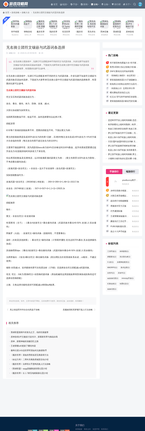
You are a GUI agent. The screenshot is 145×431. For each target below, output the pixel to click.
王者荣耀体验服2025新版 (121, 216)
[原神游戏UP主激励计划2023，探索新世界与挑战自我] (130, 24)
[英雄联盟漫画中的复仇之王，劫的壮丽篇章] (117, 24)
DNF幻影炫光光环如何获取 (122, 71)
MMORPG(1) (112, 268)
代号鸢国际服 (116, 211)
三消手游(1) (111, 251)
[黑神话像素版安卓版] (104, 24)
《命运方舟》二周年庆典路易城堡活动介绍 (29, 359)
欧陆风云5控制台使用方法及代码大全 (126, 84)
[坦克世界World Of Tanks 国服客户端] (66, 24)
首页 (55, 4)
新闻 (85, 4)
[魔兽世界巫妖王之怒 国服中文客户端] (40, 24)
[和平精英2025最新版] (15, 24)
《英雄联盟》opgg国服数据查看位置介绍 (29, 368)
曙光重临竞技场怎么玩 (120, 92)
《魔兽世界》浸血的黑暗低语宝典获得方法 (29, 355)
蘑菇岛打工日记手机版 (120, 221)
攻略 (96, 4)
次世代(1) (111, 273)
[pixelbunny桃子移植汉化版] (115, 182)
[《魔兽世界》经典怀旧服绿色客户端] (79, 24)
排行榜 (117, 4)
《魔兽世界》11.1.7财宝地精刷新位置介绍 (29, 373)
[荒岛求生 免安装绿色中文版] (91, 24)
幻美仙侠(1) (111, 284)
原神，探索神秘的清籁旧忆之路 (25, 341)
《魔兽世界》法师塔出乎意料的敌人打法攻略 (30, 364)
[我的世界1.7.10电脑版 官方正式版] (53, 24)
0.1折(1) (110, 262)
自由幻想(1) (111, 289)
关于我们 (79, 425)
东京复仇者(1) (125, 257)
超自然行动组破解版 (119, 201)
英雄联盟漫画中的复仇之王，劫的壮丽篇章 (29, 332)
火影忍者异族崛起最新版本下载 (124, 196)
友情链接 (78, 429)
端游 (65, 4)
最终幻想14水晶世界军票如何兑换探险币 (29, 350)
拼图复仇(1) (111, 257)
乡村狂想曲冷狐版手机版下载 (123, 190)
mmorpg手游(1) (128, 278)
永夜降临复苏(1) (123, 262)
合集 (106, 4)
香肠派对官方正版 (118, 206)
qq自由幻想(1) (112, 278)
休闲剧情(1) (124, 251)
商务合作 (87, 429)
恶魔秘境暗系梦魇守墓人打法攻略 (78, 310)
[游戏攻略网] (16, 4)
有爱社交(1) (124, 284)
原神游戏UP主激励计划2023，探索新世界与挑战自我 (34, 337)
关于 (128, 4)
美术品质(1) (125, 268)
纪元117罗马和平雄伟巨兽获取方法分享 (127, 97)
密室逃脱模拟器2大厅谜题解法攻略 (125, 80)
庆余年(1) (121, 273)
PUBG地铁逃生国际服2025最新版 (125, 226)
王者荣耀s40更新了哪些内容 (23, 346)
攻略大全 (26, 12)
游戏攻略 (15, 12)
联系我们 (104, 429)
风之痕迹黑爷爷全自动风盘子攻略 (25, 310)
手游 (75, 4)
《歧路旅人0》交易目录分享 (122, 88)
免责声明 (96, 429)
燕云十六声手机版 (118, 231)
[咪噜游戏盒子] (28, 24)
